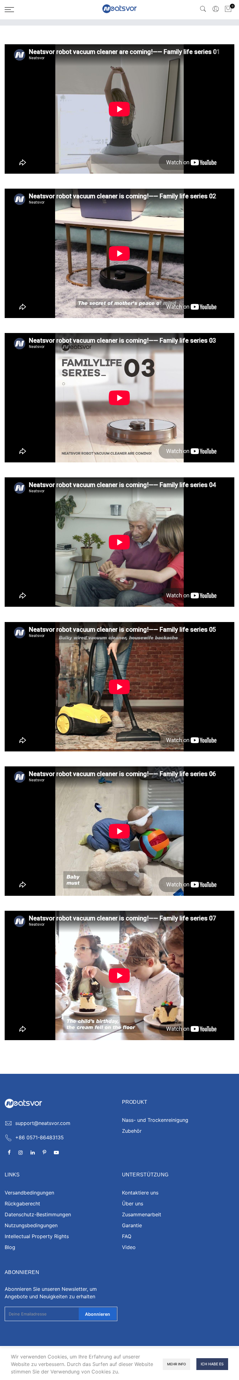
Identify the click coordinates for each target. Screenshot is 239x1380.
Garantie (132, 1225)
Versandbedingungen (29, 1192)
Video (129, 1247)
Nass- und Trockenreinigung (155, 1120)
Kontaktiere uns (140, 1192)
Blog (10, 1247)
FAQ (126, 1236)
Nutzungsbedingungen (31, 1225)
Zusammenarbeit (141, 1214)
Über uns (132, 1203)
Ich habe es (212, 1364)
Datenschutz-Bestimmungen (38, 1214)
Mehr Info (176, 1364)
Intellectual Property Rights (37, 1236)
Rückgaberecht (22, 1203)
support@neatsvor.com (42, 1123)
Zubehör (132, 1131)
